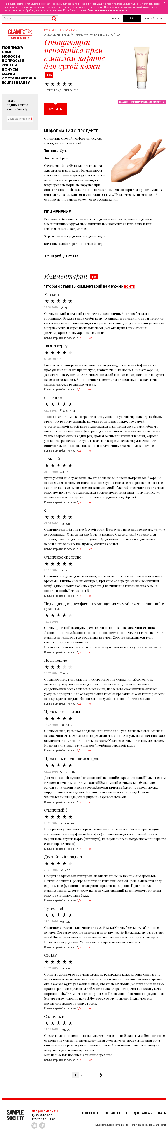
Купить (55, 109)
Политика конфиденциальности (148, 1124)
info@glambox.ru (44, 1111)
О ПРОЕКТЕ (90, 1113)
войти (129, 286)
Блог (7, 52)
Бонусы (10, 69)
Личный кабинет (155, 18)
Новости (11, 56)
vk (34, 1125)
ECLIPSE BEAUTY (16, 83)
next (99, 1075)
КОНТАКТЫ (111, 1113)
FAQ (127, 1113)
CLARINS (70, 30)
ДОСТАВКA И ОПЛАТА (149, 1113)
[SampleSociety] (20, 34)
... (87, 1075)
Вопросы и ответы (13, 63)
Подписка (12, 47)
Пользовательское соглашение (111, 1124)
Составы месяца (19, 78)
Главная (49, 30)
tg (42, 1125)
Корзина (114, 18)
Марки (8, 74)
